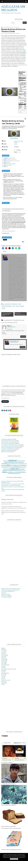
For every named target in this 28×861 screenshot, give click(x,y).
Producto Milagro (4, 664)
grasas (17, 465)
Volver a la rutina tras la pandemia (7, 442)
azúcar (11, 462)
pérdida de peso (20, 470)
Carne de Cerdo (9, 160)
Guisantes (8, 162)
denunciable (3, 465)
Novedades (3, 659)
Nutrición (3, 660)
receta (17, 306)
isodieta (20, 465)
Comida (2, 653)
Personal (3, 663)
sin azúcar (13, 472)
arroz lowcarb (14, 304)
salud (10, 472)
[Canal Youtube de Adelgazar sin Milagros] (10, 410)
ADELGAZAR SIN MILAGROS (13, 8)
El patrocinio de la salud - (6, 489)
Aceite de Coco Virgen (10, 163)
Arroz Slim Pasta (11, 158)
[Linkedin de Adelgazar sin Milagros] (6, 410)
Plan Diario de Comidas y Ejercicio (7, 669)
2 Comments (17, 33)
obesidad (24, 466)
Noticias (2, 658)
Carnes (15, 141)
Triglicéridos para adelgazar (6, 450)
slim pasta (22, 306)
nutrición (16, 467)
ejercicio (11, 465)
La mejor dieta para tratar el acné (7, 440)
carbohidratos (4, 463)
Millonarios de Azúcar (5, 451)
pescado (21, 468)
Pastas (18, 141)
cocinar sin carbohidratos (7, 306)
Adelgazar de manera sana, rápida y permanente (10, 588)
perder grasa (7, 468)
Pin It (23, 241)
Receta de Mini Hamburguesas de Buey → (20, 314)
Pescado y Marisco (5, 680)
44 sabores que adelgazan (6, 595)
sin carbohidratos (20, 472)
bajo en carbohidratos (19, 462)
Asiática (15, 144)
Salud (2, 666)
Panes (2, 677)
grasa (15, 465)
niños (12, 467)
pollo (8, 470)
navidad (9, 466)
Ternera (7, 159)
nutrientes (21, 466)
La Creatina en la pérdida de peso (7, 448)
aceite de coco (5, 460)
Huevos (2, 674)
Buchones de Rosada (5, 594)
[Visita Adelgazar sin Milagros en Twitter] (8, 410)
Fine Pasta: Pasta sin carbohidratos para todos (10, 446)
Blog (2, 648)
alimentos (6, 462)
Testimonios (3, 592)
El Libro (8, 482)
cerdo (19, 304)
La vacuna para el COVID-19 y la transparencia (10, 444)
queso (24, 470)
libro (26, 465)
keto (14, 306)
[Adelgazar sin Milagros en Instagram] (4, 410)
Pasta (14, 27)
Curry (7, 166)
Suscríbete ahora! (5, 233)
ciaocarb (13, 463)
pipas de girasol (9, 165)
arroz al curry (7, 304)
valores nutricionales (14, 473)
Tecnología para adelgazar (6, 439)
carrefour (9, 463)
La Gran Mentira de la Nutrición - (7, 486)
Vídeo (2, 684)
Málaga (7, 466)
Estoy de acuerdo (14, 858)
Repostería (3, 682)
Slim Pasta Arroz (22, 52)
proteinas (11, 470)
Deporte (3, 656)
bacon (14, 462)
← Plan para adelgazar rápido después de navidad (6, 314)
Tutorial (2, 667)
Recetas (17, 27)
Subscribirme (5, 401)
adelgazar (12, 460)
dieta (8, 465)
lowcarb (3, 467)
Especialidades (9, 27)
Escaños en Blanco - (5, 485)
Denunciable (3, 655)
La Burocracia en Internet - (6, 484)
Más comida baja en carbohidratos (8, 443)
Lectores (3, 676)
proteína (15, 470)
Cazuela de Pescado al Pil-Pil (18, 484)
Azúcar (2, 652)
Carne (4, 27)
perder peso (14, 469)
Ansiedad (3, 651)
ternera (3, 308)
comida (25, 463)
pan (4, 468)
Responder (23, 336)
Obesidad (3, 662)
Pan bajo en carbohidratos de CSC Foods (9, 447)
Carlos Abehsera (5, 33)
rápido (8, 472)
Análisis (2, 649)
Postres (2, 681)
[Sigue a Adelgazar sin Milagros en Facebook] (2, 410)
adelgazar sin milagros (21, 460)
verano (19, 473)
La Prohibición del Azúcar (15, 485)
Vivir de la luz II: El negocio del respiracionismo (10, 590)
